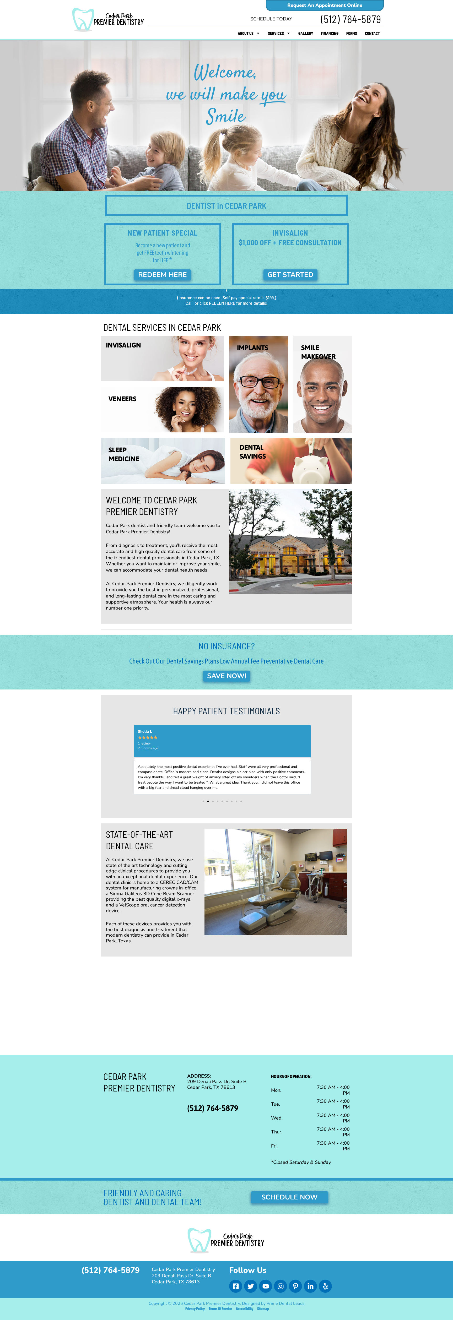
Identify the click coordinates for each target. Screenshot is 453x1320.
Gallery (305, 33)
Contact (372, 33)
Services (276, 33)
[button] (134, 759)
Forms (351, 33)
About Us (246, 33)
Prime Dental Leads (286, 1303)
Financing (329, 33)
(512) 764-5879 (351, 19)
